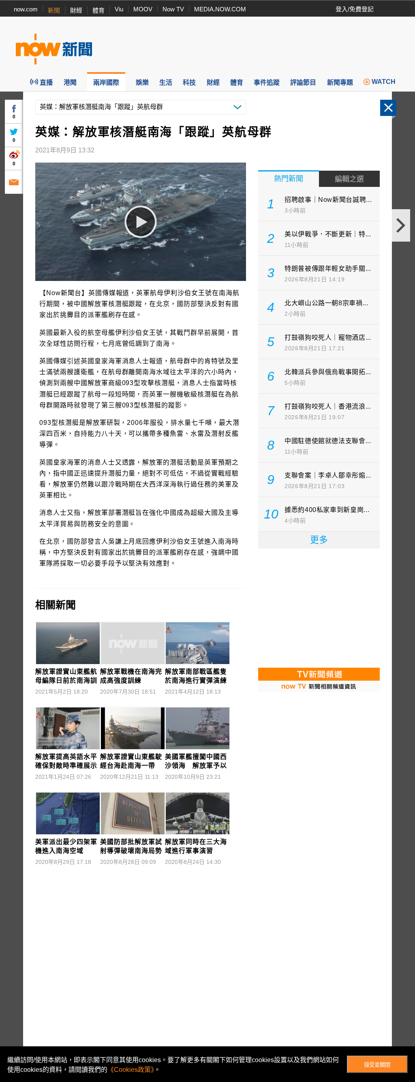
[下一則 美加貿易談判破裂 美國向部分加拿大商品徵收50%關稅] (401, 225)
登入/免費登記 (355, 9)
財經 (76, 10)
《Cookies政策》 (130, 1069)
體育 (98, 10)
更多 (319, 540)
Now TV (173, 9)
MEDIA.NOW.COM (220, 9)
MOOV (142, 9)
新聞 (54, 10)
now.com (26, 9)
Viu (119, 9)
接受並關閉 (377, 1065)
